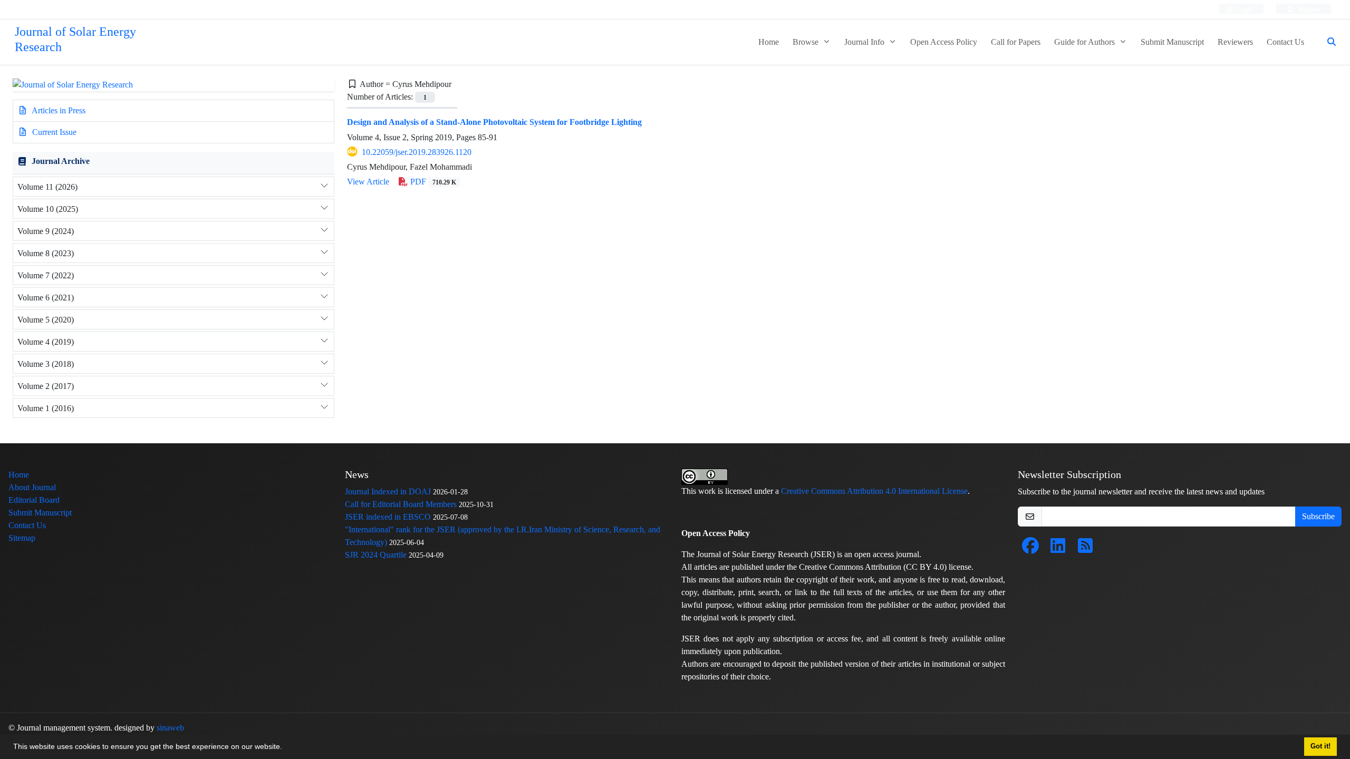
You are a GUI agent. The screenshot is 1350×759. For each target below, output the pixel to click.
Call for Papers (1015, 42)
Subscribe (1318, 516)
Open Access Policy (943, 42)
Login (1244, 9)
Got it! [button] (1320, 746)
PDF (432, 182)
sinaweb (170, 728)
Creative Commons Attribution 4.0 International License (874, 491)
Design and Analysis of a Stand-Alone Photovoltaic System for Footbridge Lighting (494, 122)
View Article (368, 182)
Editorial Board (34, 500)
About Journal (32, 487)
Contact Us (1285, 42)
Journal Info (865, 42)
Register (1308, 9)
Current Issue (53, 132)
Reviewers (1235, 42)
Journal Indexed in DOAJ (388, 491)
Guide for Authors (1085, 42)
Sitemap (21, 538)
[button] (285, 748)
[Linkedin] (1058, 549)
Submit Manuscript (1172, 42)
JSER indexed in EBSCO (388, 517)
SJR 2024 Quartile (376, 555)
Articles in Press (57, 110)
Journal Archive (61, 161)
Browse (807, 42)
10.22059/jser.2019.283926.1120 (416, 152)
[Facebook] (1030, 549)
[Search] (1327, 42)
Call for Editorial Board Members (401, 504)
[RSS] (1085, 549)
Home (768, 42)
